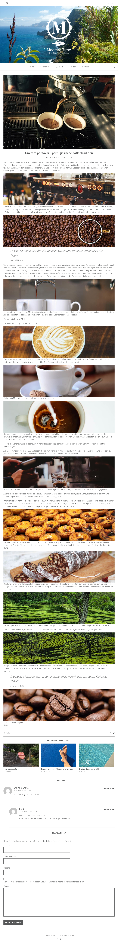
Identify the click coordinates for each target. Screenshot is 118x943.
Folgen (73, 66)
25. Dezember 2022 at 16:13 (28, 812)
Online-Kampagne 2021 (89, 769)
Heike (8, 733)
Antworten (109, 788)
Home (31, 66)
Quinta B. (60, 66)
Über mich (45, 66)
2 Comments (67, 157)
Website (6, 868)
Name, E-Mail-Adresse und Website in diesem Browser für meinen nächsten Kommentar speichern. (43, 882)
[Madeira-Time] (59, 34)
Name (6, 845)
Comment (7, 886)
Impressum (110, 3)
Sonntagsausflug (11, 769)
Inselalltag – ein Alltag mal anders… (57, 769)
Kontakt (85, 66)
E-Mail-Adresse (10, 856)
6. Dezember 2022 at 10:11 (23, 791)
